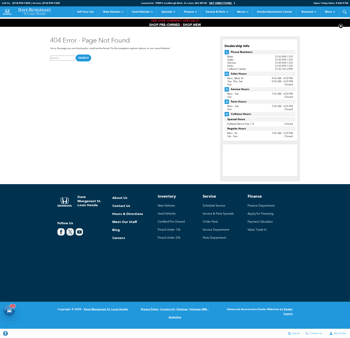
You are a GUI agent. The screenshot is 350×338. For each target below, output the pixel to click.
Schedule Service (214, 205)
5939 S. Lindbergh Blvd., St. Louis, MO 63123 (181, 3)
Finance (189, 12)
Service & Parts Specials (218, 213)
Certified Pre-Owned (171, 221)
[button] (344, 11)
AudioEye (175, 317)
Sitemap (182, 309)
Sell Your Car (85, 12)
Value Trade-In (257, 229)
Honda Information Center (274, 12)
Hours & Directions (127, 214)
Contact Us (121, 206)
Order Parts (210, 221)
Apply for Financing (260, 213)
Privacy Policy (149, 309)
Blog (116, 230)
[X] (70, 232)
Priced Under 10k (169, 229)
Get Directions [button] (220, 3)
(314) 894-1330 (284, 56)
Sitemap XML (198, 309)
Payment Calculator (260, 221)
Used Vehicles (141, 12)
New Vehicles (111, 12)
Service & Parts (215, 12)
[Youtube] (79, 232)
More (328, 12)
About (241, 12)
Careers (118, 238)
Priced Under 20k (169, 237)
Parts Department (214, 237)
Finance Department (261, 205)
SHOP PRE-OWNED (164, 24)
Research (307, 12)
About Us (119, 198)
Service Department (216, 229)
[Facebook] (61, 232)
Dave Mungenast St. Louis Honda (106, 309)
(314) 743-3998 (284, 69)
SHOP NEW (192, 24)
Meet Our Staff (124, 222)
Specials (167, 12)
